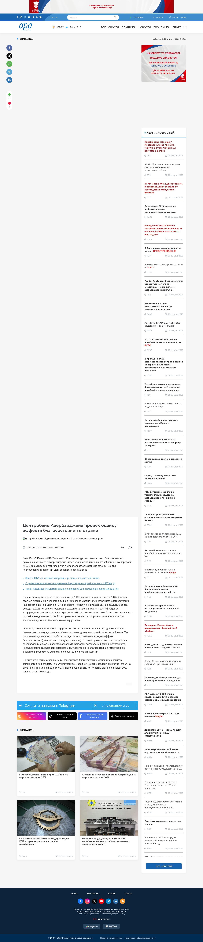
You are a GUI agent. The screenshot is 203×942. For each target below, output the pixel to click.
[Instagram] (21, 17)
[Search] (115, 17)
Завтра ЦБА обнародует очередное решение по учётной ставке (62, 578)
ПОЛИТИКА (129, 27)
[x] (94, 901)
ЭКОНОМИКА (162, 27)
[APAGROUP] (101, 919)
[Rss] (41, 17)
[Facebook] (17, 17)
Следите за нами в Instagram (33, 716)
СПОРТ (177, 27)
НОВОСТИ (145, 27)
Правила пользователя (111, 938)
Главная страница (162, 39)
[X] (25, 17)
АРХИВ (112, 893)
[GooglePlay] (91, 926)
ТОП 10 (128, 893)
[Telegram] (33, 17)
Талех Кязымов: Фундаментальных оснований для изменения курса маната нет (72, 588)
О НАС (74, 893)
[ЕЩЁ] (183, 27)
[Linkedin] (37, 17)
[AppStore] (111, 926)
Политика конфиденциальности (140, 938)
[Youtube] (29, 17)
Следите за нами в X (124, 716)
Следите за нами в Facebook (94, 716)
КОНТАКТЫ (93, 893)
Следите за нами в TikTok (64, 716)
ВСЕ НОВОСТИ (110, 27)
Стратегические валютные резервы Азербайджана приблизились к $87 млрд (70, 583)
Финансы (180, 39)
